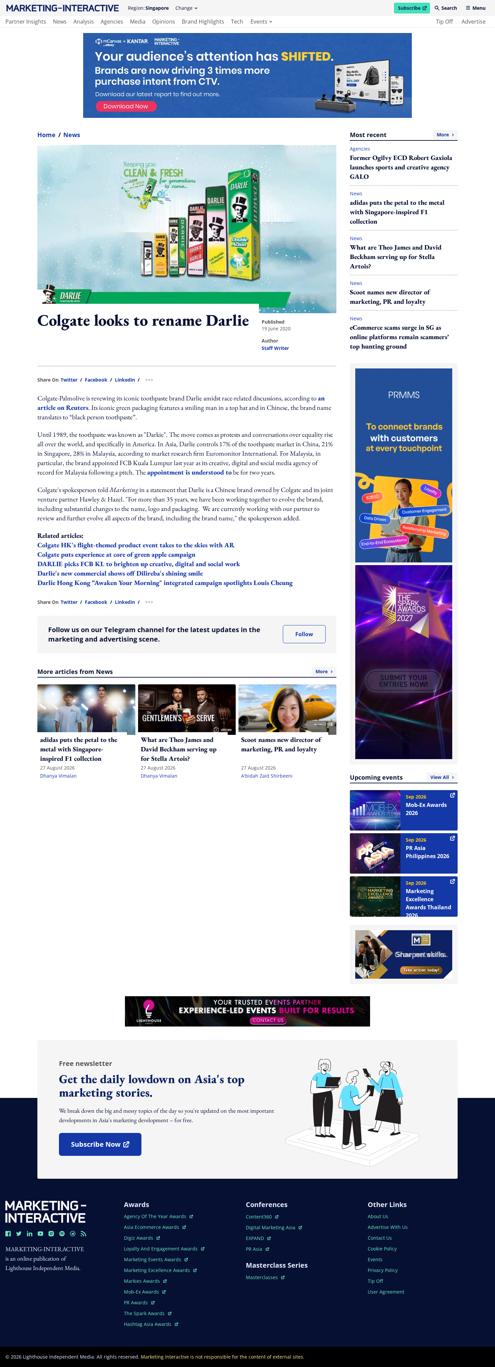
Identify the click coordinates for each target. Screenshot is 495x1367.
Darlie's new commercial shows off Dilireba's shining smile (120, 573)
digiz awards (142, 1238)
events (259, 21)
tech (237, 21)
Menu (479, 8)
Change (184, 8)
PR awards (139, 1302)
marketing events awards (153, 1259)
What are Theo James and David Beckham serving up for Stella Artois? (395, 256)
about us (378, 1216)
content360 (262, 1216)
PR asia (257, 1249)
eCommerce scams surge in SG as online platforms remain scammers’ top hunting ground (399, 337)
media (137, 21)
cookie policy (382, 1248)
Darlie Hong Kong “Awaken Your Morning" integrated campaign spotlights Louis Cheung (165, 582)
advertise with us (388, 1227)
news (60, 21)
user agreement (386, 1292)
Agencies (360, 148)
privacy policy (383, 1270)
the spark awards (147, 1313)
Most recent (399, 135)
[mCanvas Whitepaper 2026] (247, 75)
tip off (444, 21)
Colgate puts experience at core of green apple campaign (116, 554)
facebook (96, 380)
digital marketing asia (271, 1227)
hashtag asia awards (148, 1324)
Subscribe (414, 9)
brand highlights (203, 21)
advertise (474, 21)
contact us (380, 1238)
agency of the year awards (156, 1216)
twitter (69, 380)
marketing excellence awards (157, 1270)
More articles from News (182, 672)
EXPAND (258, 1238)
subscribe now (106, 1146)
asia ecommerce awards (152, 1227)
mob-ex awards (145, 1292)
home (46, 135)
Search (449, 8)
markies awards (145, 1281)
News (71, 135)
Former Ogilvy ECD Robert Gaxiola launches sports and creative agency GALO (401, 167)
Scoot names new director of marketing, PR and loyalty (390, 297)
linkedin (125, 380)
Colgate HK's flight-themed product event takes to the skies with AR (135, 545)
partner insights (25, 21)
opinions (163, 21)
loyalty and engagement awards (161, 1248)
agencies (112, 21)
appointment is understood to (189, 472)
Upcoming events (399, 777)
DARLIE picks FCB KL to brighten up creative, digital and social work (138, 563)
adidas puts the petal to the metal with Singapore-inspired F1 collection (397, 212)
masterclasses (265, 1277)
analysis (83, 21)
